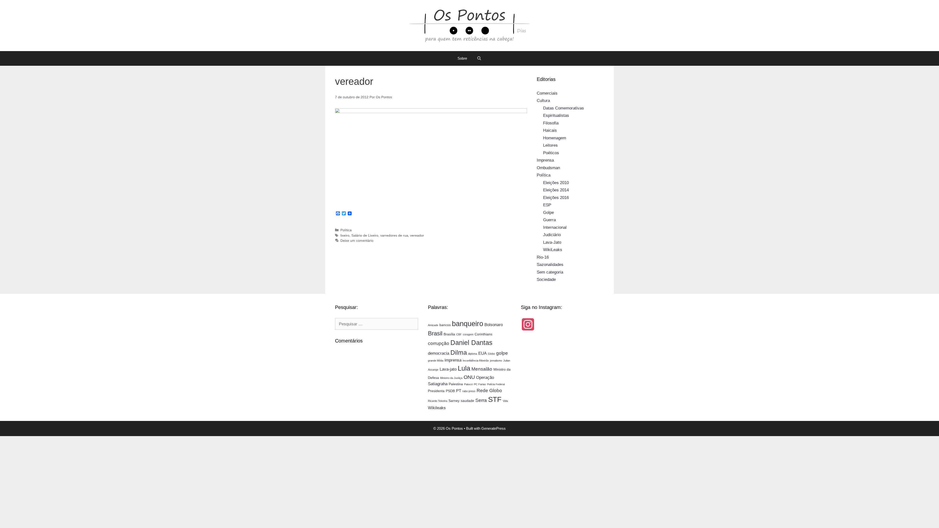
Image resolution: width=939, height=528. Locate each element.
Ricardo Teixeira (437, 400)
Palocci (468, 384)
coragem (468, 334)
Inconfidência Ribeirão (476, 360)
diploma (472, 353)
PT (458, 390)
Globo (491, 353)
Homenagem (554, 138)
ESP (547, 205)
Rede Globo (489, 390)
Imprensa (545, 160)
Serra (481, 400)
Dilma (458, 352)
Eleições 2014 (556, 190)
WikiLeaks (552, 249)
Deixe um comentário (356, 240)
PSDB (450, 391)
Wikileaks (437, 408)
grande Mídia (435, 360)
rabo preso (468, 391)
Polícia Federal (496, 384)
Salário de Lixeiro (364, 235)
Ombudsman (548, 167)
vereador (417, 235)
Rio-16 (543, 257)
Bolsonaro (493, 324)
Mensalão (481, 369)
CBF (459, 334)
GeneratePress (493, 428)
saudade (467, 401)
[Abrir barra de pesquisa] (479, 58)
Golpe (548, 212)
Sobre (462, 58)
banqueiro (467, 323)
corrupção (438, 343)
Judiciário (552, 234)
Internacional (555, 227)
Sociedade (546, 279)
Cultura (543, 100)
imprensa (453, 360)
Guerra (549, 220)
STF (495, 399)
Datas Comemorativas (563, 108)
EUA (482, 353)
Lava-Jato (552, 242)
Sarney (453, 401)
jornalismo (496, 360)
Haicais (550, 130)
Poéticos (551, 153)
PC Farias (480, 384)
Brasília (449, 334)
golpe (502, 353)
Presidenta (436, 391)
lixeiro (344, 235)
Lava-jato (448, 369)
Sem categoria (550, 272)
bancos (445, 325)
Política (346, 230)
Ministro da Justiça (451, 377)
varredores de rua (394, 235)
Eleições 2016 (556, 197)
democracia (438, 353)
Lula (464, 368)
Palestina (456, 384)
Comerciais (547, 93)
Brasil (435, 333)
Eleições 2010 (556, 182)
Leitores (550, 145)
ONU (469, 377)
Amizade (433, 325)
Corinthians (483, 334)
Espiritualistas (556, 115)
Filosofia (551, 123)
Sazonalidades (550, 264)
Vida (505, 400)
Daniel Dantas (471, 342)
